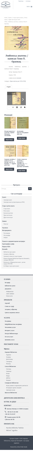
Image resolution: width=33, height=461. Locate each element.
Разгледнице (7, 233)
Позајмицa (8, 321)
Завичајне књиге (8, 200)
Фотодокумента (6, 230)
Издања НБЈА (6, 246)
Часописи (5, 228)
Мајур (8, 376)
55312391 (18, 78)
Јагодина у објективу (9, 254)
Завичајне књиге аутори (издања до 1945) (14, 202)
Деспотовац (9, 359)
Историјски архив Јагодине (13, 388)
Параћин (8, 355)
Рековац (8, 363)
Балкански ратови (8, 213)
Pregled (9, 87)
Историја (7, 282)
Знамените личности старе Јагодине (13, 256)
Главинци (8, 371)
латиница (28, 1)
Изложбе (4, 249)
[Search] (30, 188)
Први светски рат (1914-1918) (18, 81)
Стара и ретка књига (18, 17)
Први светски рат (8, 215)
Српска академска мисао (12, 312)
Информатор (9, 291)
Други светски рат (8, 217)
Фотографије (7, 235)
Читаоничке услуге (10, 327)
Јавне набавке (10, 293)
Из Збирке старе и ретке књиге (11, 266)
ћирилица (20, 1)
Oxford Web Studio (22, 447)
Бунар (8, 373)
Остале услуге (9, 336)
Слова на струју (9, 306)
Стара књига (7, 208)
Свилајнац (9, 361)
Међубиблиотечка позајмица (13, 324)
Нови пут (6, 224)
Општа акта (9, 296)
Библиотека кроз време (9, 252)
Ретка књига (7, 211)
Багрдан (8, 380)
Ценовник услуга (10, 340)
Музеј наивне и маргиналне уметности (17, 385)
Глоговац (8, 369)
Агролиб (7, 303)
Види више (9, 139)
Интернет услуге (9, 330)
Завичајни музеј (10, 390)
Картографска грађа (8, 244)
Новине (4, 221)
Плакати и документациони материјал (13, 241)
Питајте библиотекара (11, 333)
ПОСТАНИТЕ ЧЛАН (11, 344)
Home (5, 17)
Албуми (5, 237)
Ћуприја (8, 357)
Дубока (8, 378)
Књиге (10, 17)
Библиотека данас (10, 286)
